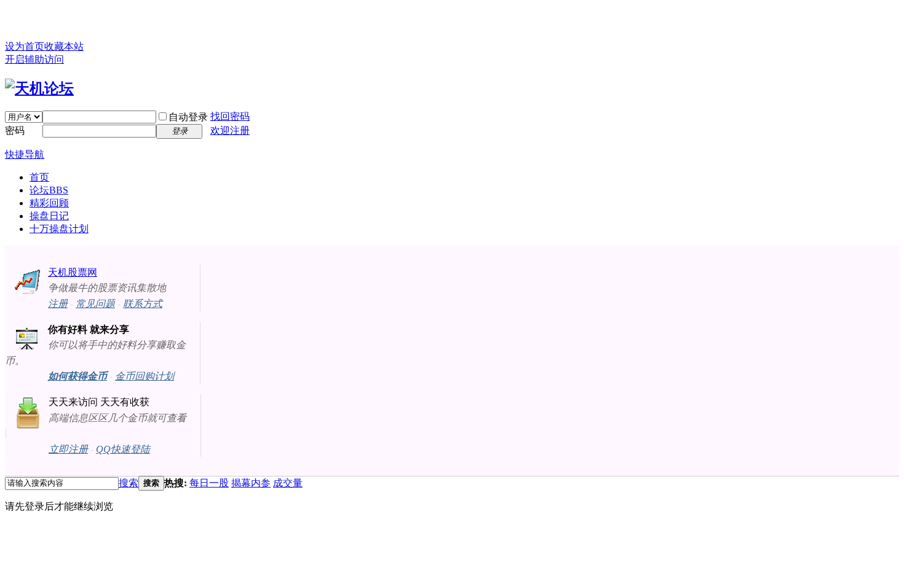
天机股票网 (72, 272)
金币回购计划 (144, 376)
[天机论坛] (39, 88)
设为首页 (24, 46)
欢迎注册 (230, 130)
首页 (39, 177)
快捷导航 (24, 154)
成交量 (288, 483)
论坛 (49, 190)
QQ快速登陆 (123, 449)
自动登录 (188, 117)
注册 (58, 303)
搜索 (128, 483)
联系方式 (142, 303)
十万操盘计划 (59, 229)
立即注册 (68, 449)
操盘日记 (49, 216)
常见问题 (95, 303)
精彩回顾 (49, 203)
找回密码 (230, 116)
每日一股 (209, 483)
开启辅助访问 (34, 59)
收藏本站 (64, 46)
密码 (15, 130)
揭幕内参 (251, 483)
